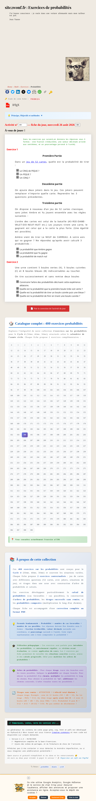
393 (71, 524)
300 (11, 485)
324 (11, 496)
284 (64, 474)
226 (78, 446)
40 (38, 362)
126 (51, 401)
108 (11, 395)
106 (78, 390)
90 (51, 384)
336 (11, 502)
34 (78, 356)
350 (25, 508)
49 (18, 367)
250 (78, 457)
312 (11, 491)
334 (78, 496)
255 (31, 463)
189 (71, 429)
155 (84, 412)
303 (31, 485)
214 (78, 440)
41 (45, 362)
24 (11, 356)
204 (11, 440)
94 (78, 384)
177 (71, 424)
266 (25, 468)
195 (31, 435)
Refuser (43, 797)
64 (38, 373)
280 (38, 474)
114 (51, 395)
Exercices (25, 87)
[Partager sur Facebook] (7, 92)
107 (84, 390)
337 (18, 502)
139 (58, 407)
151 (58, 412)
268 (38, 468)
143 (84, 407)
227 (84, 446)
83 (84, 379)
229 (18, 452)
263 (84, 463)
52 (38, 367)
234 (51, 452)
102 (51, 390)
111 (31, 395)
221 (44, 446)
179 (84, 424)
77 (45, 379)
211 (58, 440)
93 (71, 384)
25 (18, 356)
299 (84, 480)
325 (18, 496)
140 (64, 407)
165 (71, 418)
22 (78, 350)
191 (84, 429)
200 (64, 435)
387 (31, 524)
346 (78, 502)
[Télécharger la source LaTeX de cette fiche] (16, 105)
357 (71, 508)
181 (18, 429)
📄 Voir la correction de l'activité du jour (48, 308)
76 (38, 379)
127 (58, 401)
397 (18, 530)
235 (58, 452)
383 (84, 519)
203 (84, 435)
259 (58, 463)
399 (31, 530)
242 (25, 457)
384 (11, 524)
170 (25, 424)
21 (71, 350)
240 (11, 457)
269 (44, 468)
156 (11, 418)
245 (44, 457)
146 (25, 412)
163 (58, 418)
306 (51, 485)
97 (18, 390)
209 (44, 440)
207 (31, 440)
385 (18, 524)
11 (84, 345)
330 (51, 496)
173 (44, 424)
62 (25, 373)
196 (38, 435)
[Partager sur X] (13, 92)
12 (11, 350)
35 (84, 356)
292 (38, 480)
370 (78, 513)
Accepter (32, 797)
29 (45, 356)
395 (84, 524)
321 (71, 491)
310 (78, 485)
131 (84, 401)
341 (44, 502)
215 (84, 440)
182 (25, 429)
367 (58, 513)
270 (51, 468)
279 (31, 474)
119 (84, 395)
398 (25, 530)
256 (38, 463)
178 (78, 424)
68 (64, 373)
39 (31, 362)
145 (18, 412)
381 (71, 519)
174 (51, 424)
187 (58, 429)
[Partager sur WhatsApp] (39, 92)
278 (25, 474)
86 (25, 384)
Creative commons (61, 732)
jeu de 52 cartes (36, 161)
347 (84, 502)
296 (64, 480)
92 (64, 384)
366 (51, 513)
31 (58, 356)
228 (11, 452)
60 (11, 373)
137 (44, 407)
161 (44, 418)
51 (31, 367)
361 (18, 513)
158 (25, 418)
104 (64, 390)
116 (64, 395)
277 (18, 474)
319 (58, 491)
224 (64, 446)
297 (71, 480)
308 (64, 485)
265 (18, 468)
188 (64, 429)
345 (71, 502)
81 (71, 379)
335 (84, 496)
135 (31, 407)
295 (58, 480)
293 (44, 480)
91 (58, 384)
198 (51, 435)
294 (51, 480)
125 (44, 401)
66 (51, 373)
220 (38, 446)
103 (58, 390)
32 (64, 356)
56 (64, 367)
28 (38, 356)
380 (64, 519)
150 (51, 412)
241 (18, 457)
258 (51, 463)
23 (84, 350)
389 (44, 524)
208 (38, 440)
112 (38, 395)
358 (78, 508)
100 (38, 390)
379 (58, 519)
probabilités (45, 767)
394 (78, 524)
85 (18, 384)
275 (84, 468)
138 (51, 407)
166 (78, 418)
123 (31, 401)
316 (38, 491)
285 (71, 474)
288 (11, 480)
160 (38, 418)
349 (18, 508)
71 (84, 373)
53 (45, 367)
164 (64, 418)
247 (58, 457)
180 (11, 429)
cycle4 (62, 767)
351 (31, 508)
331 (58, 496)
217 (18, 446)
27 (31, 356)
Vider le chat (73, 797)
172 (38, 424)
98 (25, 390)
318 (51, 491)
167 (84, 418)
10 (78, 345)
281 (44, 474)
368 (64, 513)
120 (11, 401)
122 (25, 401)
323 (84, 491)
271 (58, 468)
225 (71, 446)
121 (18, 401)
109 (18, 395)
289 (18, 480)
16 (38, 350)
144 (11, 412)
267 (31, 468)
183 (31, 429)
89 (45, 384)
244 (38, 457)
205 (18, 440)
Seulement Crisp (58, 797)
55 (58, 367)
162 (51, 418)
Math (16, 87)
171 (31, 424)
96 (11, 390)
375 (31, 519)
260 (64, 463)
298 (78, 480)
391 (58, 524)
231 (31, 452)
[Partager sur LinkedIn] (18, 92)
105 (71, 390)
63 (31, 373)
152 (64, 412)
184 (38, 429)
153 (71, 412)
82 (78, 379)
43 (58, 362)
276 (11, 474)
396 (11, 530)
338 (25, 502)
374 (25, 519)
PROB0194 (35, 99)
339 (31, 502)
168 (11, 424)
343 (58, 502)
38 (25, 362)
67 (58, 373)
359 (84, 508)
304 (38, 485)
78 (51, 379)
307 (58, 485)
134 (25, 407)
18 (51, 350)
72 (11, 379)
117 (71, 395)
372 (11, 519)
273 (71, 468)
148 (38, 412)
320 (64, 491)
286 (78, 474)
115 (58, 395)
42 (51, 362)
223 (58, 446)
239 (84, 452)
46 (78, 362)
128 (64, 401)
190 (78, 429)
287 (84, 474)
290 (25, 480)
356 (64, 508)
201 (71, 435)
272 (64, 468)
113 (45, 395)
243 (31, 457)
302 (25, 485)
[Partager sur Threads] (23, 92)
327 (31, 496)
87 (31, 384)
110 (25, 395)
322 (78, 491)
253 (18, 463)
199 (58, 435)
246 (51, 457)
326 (25, 496)
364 (38, 513)
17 (45, 350)
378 (51, 519)
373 (18, 519)
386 (25, 524)
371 (84, 513)
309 (71, 485)
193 (18, 435)
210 (51, 440)
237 (71, 452)
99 (31, 390)
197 (44, 435)
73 (18, 379)
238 (78, 452)
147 (31, 412)
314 (25, 491)
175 (58, 424)
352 (38, 508)
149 (44, 412)
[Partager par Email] (34, 92)
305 (44, 485)
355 (58, 508)
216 (11, 446)
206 (25, 440)
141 (71, 407)
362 (25, 513)
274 (78, 468)
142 (78, 407)
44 (64, 362)
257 (44, 463)
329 (44, 496)
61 (18, 373)
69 (71, 373)
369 (71, 513)
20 (64, 350)
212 (64, 440)
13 (18, 350)
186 (51, 429)
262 (78, 463)
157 (18, 418)
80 (64, 379)
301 (18, 485)
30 (51, 356)
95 (84, 384)
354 (51, 508)
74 (25, 379)
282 (51, 474)
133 (18, 407)
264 (11, 468)
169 (18, 424)
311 (84, 485)
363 (31, 513)
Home (9, 87)
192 (11, 435)
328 (38, 496)
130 (78, 401)
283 (58, 474)
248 (64, 457)
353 (44, 508)
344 (64, 502)
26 (25, 356)
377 (44, 519)
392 (64, 524)
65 (45, 373)
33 (71, 356)
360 (11, 513)
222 (51, 446)
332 (64, 496)
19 (58, 350)
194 (25, 435)
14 (25, 350)
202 (78, 435)
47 (84, 362)
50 (25, 367)
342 (51, 502)
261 (71, 463)
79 (58, 379)
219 (31, 446)
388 (38, 524)
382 (78, 519)
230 (25, 452)
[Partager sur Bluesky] (29, 92)
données (54, 767)
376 (38, 519)
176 (64, 424)
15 (31, 350)
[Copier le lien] (45, 92)
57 (71, 367)
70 (78, 373)
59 (84, 367)
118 (78, 395)
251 (84, 457)
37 (18, 362)
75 (31, 379)
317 (44, 491)
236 (64, 452)
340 (38, 502)
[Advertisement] (48, 38)
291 (31, 480)
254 (25, 463)
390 (51, 524)
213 (71, 440)
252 (11, 463)
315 (31, 491)
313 (18, 491)
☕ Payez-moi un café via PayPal (73, 758)
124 (38, 401)
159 (31, 418)
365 (44, 513)
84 (11, 384)
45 (71, 362)
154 (78, 412)
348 (11, 508)
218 (25, 446)
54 (51, 367)
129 (71, 401)
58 (78, 367)
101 (44, 390)
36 (11, 362)
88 (38, 384)
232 (38, 452)
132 (11, 407)
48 (11, 367)
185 (44, 429)
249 (71, 457)
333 (71, 496)
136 (38, 407)
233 (44, 452)
